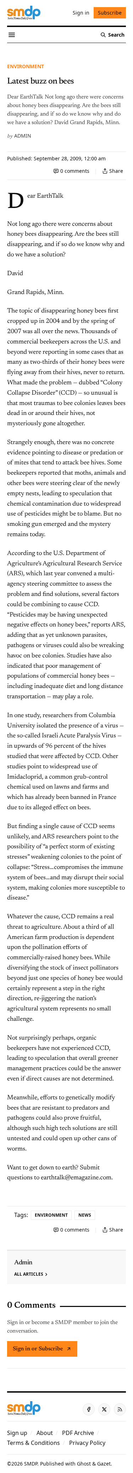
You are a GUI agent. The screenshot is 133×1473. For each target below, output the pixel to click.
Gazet (104, 1463)
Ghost (84, 1463)
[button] (17, 1433)
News (84, 1215)
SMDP (30, 1463)
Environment (25, 66)
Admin (22, 135)
